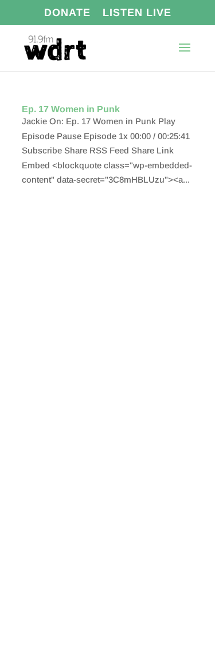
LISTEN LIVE (137, 12)
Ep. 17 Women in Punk (71, 109)
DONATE (67, 12)
